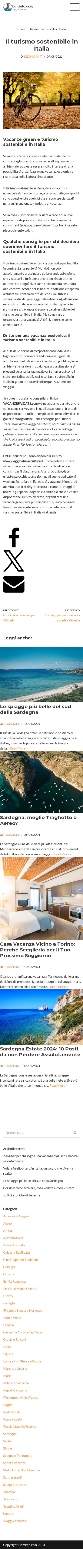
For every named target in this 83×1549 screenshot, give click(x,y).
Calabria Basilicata (16, 1252)
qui (5, 408)
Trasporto (10, 1499)
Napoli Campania (15, 1390)
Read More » (19, 748)
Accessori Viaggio (16, 1216)
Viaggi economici (15, 1521)
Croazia (8, 1274)
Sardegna (10, 1434)
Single (7, 1448)
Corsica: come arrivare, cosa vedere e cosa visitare (38, 1188)
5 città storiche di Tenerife (21, 1195)
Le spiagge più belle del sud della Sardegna (35, 709)
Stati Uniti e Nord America (21, 1470)
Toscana (9, 1492)
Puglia (7, 1405)
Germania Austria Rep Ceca (22, 1332)
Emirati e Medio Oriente (20, 1289)
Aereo (7, 1223)
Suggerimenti (12, 1477)
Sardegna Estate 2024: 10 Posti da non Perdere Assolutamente (40, 1051)
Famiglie (9, 1303)
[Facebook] (13, 548)
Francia (8, 1325)
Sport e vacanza (14, 1463)
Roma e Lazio (12, 1419)
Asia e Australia (14, 1245)
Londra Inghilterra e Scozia (22, 1361)
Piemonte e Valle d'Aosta (20, 1397)
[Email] (13, 593)
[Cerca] (75, 1133)
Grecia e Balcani (14, 1339)
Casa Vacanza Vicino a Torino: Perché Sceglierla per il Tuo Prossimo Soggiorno (37, 949)
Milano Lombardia (16, 1383)
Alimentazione (13, 1238)
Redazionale (12, 1412)
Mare (7, 1376)
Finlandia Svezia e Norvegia (22, 1310)
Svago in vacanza (15, 1484)
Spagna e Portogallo (17, 1455)
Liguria (8, 1354)
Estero (8, 1296)
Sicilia (7, 1441)
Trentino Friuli (13, 1506)
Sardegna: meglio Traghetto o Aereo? (38, 820)
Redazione (12, 723)
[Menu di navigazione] (75, 7)
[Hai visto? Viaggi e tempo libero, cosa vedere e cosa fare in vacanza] (19, 7)
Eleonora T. (33, 56)
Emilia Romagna (14, 1281)
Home (21, 29)
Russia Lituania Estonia (19, 1426)
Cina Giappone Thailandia (21, 1260)
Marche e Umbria (15, 1368)
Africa (7, 1230)
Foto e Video (12, 1318)
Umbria (8, 1513)
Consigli (9, 1267)
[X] (13, 570)
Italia (7, 1347)
